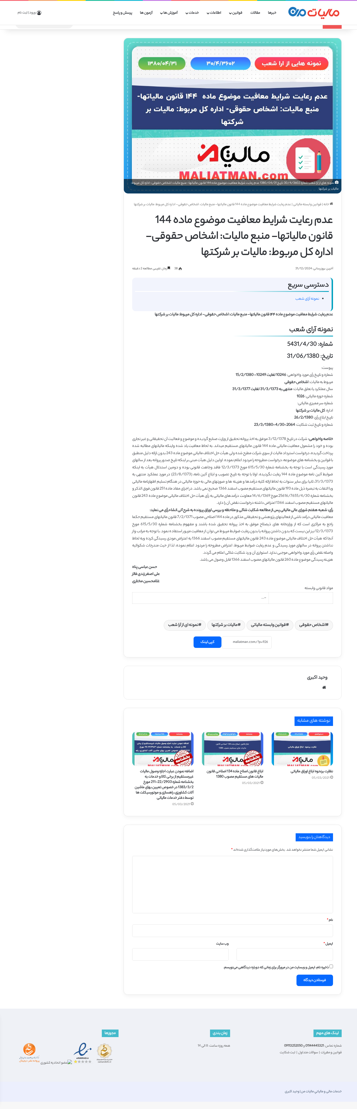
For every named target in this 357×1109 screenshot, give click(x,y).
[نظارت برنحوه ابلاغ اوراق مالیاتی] (302, 749)
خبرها (272, 13)
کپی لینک (207, 642)
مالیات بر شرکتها (225, 625)
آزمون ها (146, 13)
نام (330, 920)
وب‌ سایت (222, 944)
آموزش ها (170, 13)
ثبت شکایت (287, 1052)
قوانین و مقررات (331, 1052)
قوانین (237, 13)
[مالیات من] (314, 13)
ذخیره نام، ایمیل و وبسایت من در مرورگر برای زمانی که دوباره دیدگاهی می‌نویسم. (276, 967)
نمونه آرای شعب (307, 299)
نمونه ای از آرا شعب (183, 625)
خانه (327, 204)
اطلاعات (215, 13)
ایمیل (328, 944)
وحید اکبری (317, 678)
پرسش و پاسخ (122, 13)
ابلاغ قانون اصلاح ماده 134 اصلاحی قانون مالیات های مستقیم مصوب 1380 (235, 774)
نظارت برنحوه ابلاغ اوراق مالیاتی (312, 771)
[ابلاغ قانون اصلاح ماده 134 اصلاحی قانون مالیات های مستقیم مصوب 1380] (232, 749)
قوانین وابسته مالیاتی (307, 204)
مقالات (255, 13)
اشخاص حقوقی (312, 625)
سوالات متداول (308, 1052)
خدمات (194, 13)
